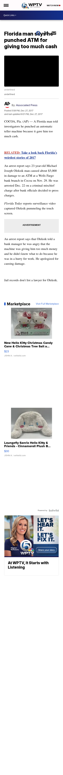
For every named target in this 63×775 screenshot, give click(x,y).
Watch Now (53, 5)
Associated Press (26, 105)
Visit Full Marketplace (47, 304)
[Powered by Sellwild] (54, 510)
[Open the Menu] (6, 5)
